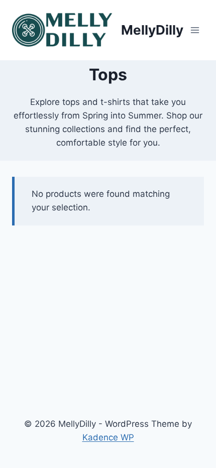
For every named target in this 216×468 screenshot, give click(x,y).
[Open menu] (194, 30)
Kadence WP (108, 437)
